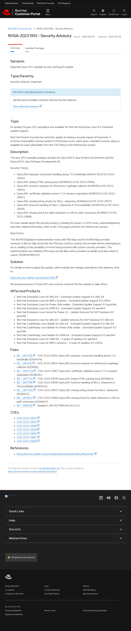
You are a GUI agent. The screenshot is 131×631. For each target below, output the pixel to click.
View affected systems (26, 106)
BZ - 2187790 (25, 390)
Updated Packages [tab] (34, 48)
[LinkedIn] (101, 499)
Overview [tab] (15, 48)
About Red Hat (12, 586)
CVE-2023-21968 (27, 441)
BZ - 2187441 (24, 363)
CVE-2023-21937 (27, 422)
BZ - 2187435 (24, 355)
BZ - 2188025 (25, 405)
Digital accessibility (14, 614)
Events (86, 586)
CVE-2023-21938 (27, 425)
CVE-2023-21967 (27, 437)
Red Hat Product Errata (19, 28)
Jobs (46, 586)
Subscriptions (11, 3)
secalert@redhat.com (49, 468)
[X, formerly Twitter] (124, 499)
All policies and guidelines (95, 610)
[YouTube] (109, 499)
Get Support (64, 3)
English (103, 14)
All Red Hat (114, 14)
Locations (9, 590)
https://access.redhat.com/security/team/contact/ (32, 471)
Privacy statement (13, 610)
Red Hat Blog (89, 590)
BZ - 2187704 (25, 371)
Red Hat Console (45, 3)
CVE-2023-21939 (27, 429)
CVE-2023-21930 (27, 418)
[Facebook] (116, 499)
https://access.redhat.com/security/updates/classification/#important (55, 454)
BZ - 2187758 (25, 382)
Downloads (27, 3)
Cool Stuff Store (51, 593)
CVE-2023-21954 (27, 433)
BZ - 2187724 (25, 378)
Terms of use (49, 610)
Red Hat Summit (90, 593)
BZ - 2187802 (25, 398)
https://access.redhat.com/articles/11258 (32, 277)
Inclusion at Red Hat (14, 593)
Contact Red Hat (52, 590)
